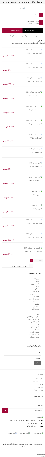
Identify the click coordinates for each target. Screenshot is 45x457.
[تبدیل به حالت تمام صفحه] (42, 454)
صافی (38, 363)
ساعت (37, 304)
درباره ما (13, 2)
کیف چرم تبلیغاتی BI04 (35, 124)
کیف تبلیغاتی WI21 (36, 152)
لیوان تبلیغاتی (35, 327)
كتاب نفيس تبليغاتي (33, 317)
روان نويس (35, 301)
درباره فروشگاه (38, 378)
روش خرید (40, 387)
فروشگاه (39, 2)
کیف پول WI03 (37, 195)
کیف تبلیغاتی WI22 (36, 138)
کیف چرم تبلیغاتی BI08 (35, 110)
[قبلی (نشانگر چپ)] (44, 456)
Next (40, 260)
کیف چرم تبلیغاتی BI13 (35, 53)
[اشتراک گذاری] (40, 454)
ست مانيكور (35, 309)
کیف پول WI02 (37, 209)
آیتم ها (35, 36)
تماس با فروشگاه (38, 390)
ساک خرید (35, 306)
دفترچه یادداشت (34, 299)
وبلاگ (33, 2)
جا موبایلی (35, 291)
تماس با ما (6, 2)
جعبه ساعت (35, 296)
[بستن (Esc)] (38, 454)
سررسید (36, 312)
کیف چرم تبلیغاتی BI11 (35, 81)
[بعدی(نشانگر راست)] (42, 456)
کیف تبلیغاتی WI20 (36, 166)
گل (38, 324)
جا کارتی (36, 289)
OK (5, 410)
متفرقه (36, 329)
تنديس (37, 286)
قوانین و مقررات (24, 2)
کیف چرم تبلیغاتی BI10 (35, 95)
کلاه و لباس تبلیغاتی (33, 319)
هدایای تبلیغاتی (34, 332)
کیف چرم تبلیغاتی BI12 (35, 67)
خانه (42, 36)
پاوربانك (36, 278)
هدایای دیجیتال (34, 337)
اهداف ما (40, 384)
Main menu (15, 30)
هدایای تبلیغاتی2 (34, 334)
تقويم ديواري (35, 284)
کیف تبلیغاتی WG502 (35, 180)
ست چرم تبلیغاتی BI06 (35, 223)
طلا (38, 314)
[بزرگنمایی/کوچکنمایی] (44, 454)
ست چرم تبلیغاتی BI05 (35, 237)
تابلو (37, 281)
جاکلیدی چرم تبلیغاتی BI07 (33, 251)
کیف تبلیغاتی (35, 322)
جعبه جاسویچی (34, 294)
